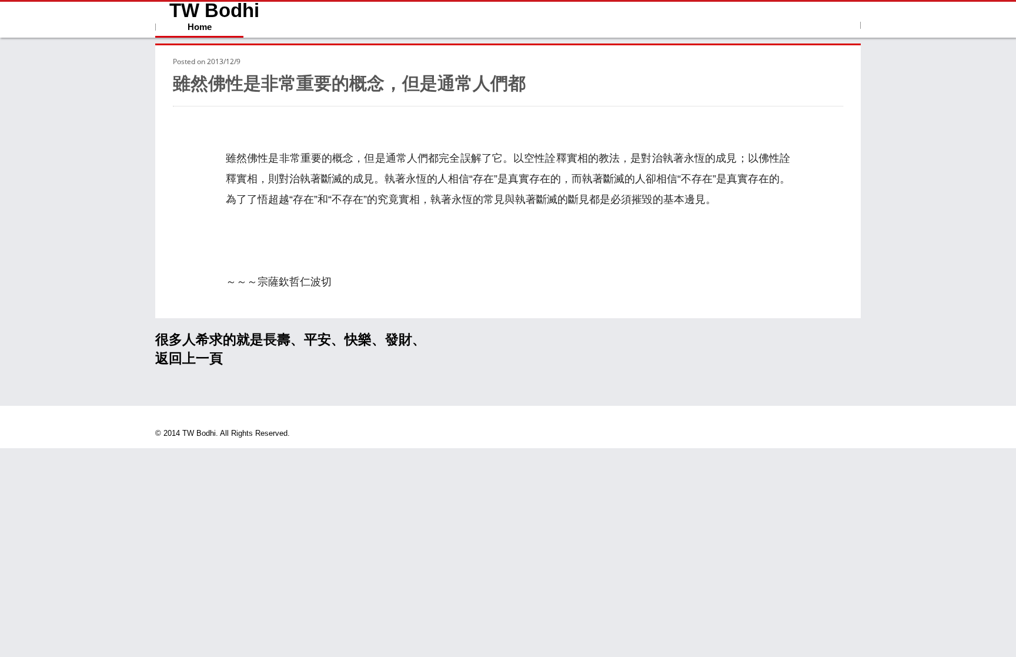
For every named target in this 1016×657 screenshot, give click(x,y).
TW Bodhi (214, 10)
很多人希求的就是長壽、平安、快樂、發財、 (290, 339)
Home (200, 27)
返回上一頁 (189, 358)
